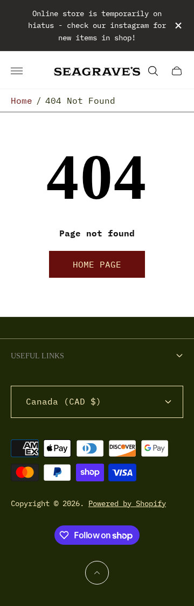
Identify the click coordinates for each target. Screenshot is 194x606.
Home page (97, 264)
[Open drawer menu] (17, 71)
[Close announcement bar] (177, 25)
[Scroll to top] (97, 573)
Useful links (37, 356)
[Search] (153, 71)
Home (21, 100)
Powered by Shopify (127, 503)
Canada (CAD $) (63, 401)
